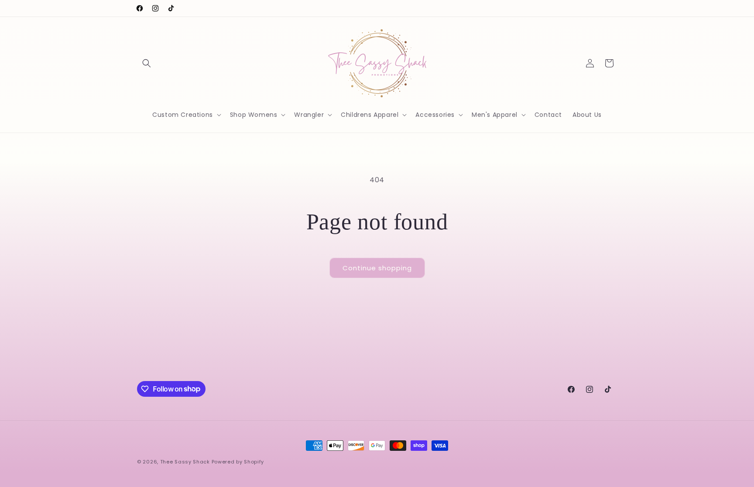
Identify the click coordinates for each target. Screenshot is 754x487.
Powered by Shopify (238, 461)
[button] (146, 63)
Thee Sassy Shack (185, 461)
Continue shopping (377, 267)
